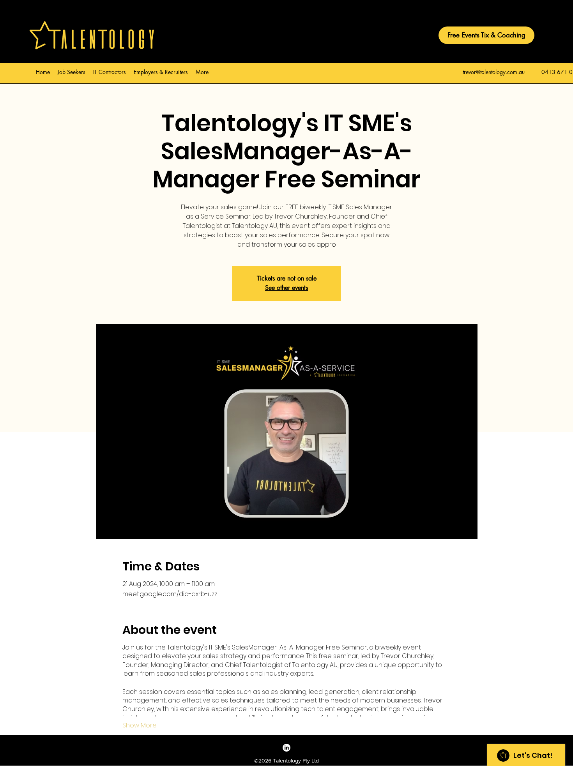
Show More (139, 725)
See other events (286, 288)
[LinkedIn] (286, 748)
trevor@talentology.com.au (494, 72)
